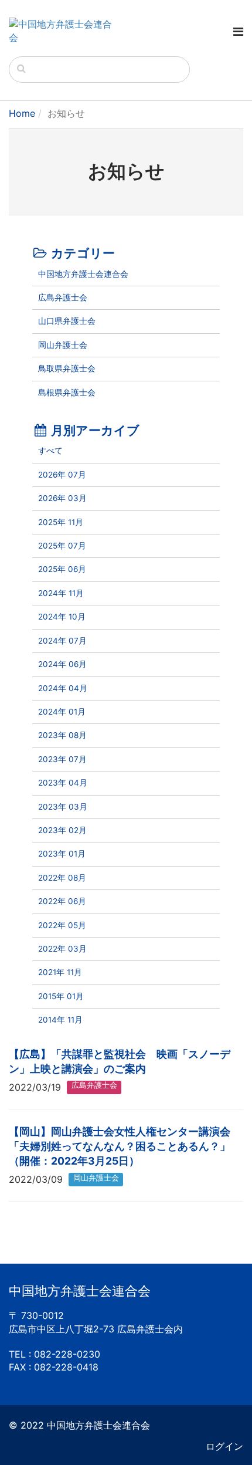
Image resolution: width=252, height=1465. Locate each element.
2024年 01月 (62, 711)
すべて (50, 450)
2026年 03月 (62, 498)
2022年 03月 (62, 948)
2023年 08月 (62, 735)
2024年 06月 (62, 664)
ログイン (224, 1446)
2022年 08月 (62, 877)
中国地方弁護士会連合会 (83, 274)
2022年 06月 (62, 901)
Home (22, 113)
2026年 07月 (62, 474)
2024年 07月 (62, 640)
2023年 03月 (62, 806)
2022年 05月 (62, 925)
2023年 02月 (62, 830)
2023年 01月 (62, 853)
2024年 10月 (62, 616)
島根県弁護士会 (67, 392)
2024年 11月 (61, 593)
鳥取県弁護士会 (67, 368)
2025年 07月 (62, 545)
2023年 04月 (62, 782)
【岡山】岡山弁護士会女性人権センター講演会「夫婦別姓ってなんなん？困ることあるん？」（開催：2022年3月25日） (119, 1146)
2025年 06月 (62, 569)
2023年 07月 (62, 759)
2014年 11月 (60, 1019)
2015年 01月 (61, 996)
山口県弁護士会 (67, 321)
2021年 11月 (60, 972)
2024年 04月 (62, 688)
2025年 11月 (60, 522)
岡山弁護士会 (62, 345)
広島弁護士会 (62, 297)
